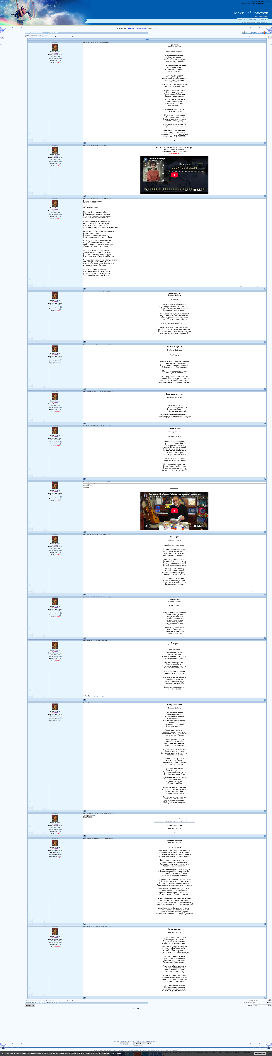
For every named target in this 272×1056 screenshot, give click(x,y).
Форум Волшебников (30, 36)
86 (51, 32)
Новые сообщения (121, 28)
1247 (109, 145)
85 (49, 32)
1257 (112, 702)
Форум (244, 19)
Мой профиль (251, 19)
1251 (112, 391)
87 (52, 32)
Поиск (150, 28)
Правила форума (141, 28)
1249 (108, 291)
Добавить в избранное (249, 22)
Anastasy (43, 35)
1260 (110, 926)
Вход (266, 19)
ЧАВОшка (131, 28)
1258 (112, 813)
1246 (109, 42)
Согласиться (260, 1053)
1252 (109, 425)
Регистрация (260, 19)
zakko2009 (55, 42)
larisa (47, 35)
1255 (110, 596)
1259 (112, 838)
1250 (109, 344)
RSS (267, 3)
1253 (109, 481)
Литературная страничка (48, 36)
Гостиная (39, 36)
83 (45, 32)
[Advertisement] (13, 41)
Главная (239, 19)
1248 (109, 198)
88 (54, 32)
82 (43, 32)
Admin (39, 35)
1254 (109, 534)
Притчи (57, 36)
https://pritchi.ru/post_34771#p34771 (93, 697)
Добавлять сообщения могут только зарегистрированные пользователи (136, 1041)
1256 (110, 640)
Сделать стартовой (262, 22)
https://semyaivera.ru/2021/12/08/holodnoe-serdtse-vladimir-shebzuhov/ (174, 822)
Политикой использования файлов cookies (107, 1053)
